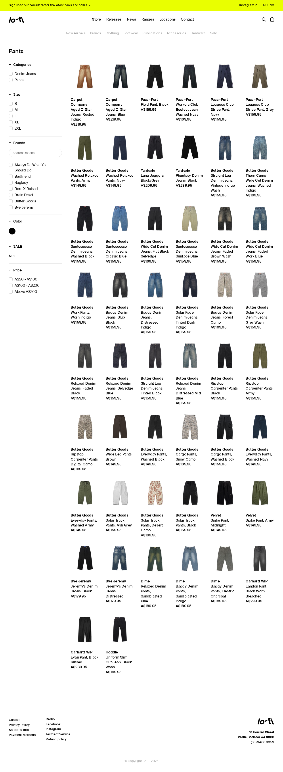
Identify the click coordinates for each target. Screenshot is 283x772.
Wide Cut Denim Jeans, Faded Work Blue (259, 251)
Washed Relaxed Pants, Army (85, 177)
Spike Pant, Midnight (220, 522)
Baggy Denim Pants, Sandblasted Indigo (187, 593)
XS (143, 443)
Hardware (198, 33)
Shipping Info (19, 730)
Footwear (131, 33)
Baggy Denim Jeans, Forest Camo (222, 317)
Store (96, 19)
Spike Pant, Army (260, 520)
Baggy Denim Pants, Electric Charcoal (222, 591)
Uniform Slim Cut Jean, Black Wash (119, 662)
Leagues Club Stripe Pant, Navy (222, 109)
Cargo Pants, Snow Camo (186, 456)
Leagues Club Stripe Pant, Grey (260, 106)
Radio (50, 719)
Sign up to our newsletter (48, 5)
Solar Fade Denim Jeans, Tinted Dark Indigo (187, 319)
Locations (167, 19)
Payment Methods (22, 735)
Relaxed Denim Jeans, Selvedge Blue (119, 388)
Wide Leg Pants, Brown (119, 456)
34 (157, 93)
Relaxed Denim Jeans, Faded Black (83, 388)
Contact (187, 19)
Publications (152, 33)
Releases (114, 19)
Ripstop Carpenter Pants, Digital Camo (85, 459)
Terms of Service (58, 734)
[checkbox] (37, 74)
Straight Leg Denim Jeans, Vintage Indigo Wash (223, 182)
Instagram (53, 729)
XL (159, 164)
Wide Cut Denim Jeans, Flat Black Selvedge (155, 251)
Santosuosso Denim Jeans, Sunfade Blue (187, 251)
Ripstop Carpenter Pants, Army (259, 388)
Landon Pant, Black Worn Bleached (256, 591)
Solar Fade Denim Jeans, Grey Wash (257, 317)
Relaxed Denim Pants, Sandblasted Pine (153, 593)
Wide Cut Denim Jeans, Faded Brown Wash (224, 251)
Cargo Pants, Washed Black (222, 456)
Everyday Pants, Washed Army (84, 522)
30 (150, 93)
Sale (213, 33)
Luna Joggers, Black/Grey (153, 177)
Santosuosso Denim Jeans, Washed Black (82, 251)
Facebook (53, 724)
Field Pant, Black (154, 104)
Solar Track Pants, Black (186, 522)
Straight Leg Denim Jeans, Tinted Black (152, 388)
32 (178, 93)
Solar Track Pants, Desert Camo (152, 525)
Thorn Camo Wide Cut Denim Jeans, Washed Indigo (259, 182)
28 (143, 93)
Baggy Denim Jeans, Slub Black (117, 317)
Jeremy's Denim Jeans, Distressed (119, 591)
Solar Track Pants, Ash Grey (119, 522)
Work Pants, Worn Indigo (81, 314)
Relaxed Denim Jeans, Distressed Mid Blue (188, 390)
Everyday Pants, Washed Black (154, 456)
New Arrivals (76, 33)
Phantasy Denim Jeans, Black (189, 177)
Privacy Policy (19, 725)
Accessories (176, 33)
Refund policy (56, 739)
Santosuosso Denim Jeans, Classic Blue (117, 251)
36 (164, 93)
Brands (95, 33)
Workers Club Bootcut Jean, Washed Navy (187, 109)
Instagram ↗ (248, 5)
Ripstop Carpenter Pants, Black (225, 388)
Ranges (148, 19)
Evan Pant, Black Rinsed (84, 659)
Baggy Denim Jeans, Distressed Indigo (152, 319)
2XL (237, 509)
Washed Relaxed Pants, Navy (120, 177)
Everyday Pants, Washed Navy (259, 456)
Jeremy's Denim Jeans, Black (84, 588)
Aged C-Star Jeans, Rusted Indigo (82, 115)
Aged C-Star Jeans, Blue (116, 112)
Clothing (112, 33)
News (131, 19)
